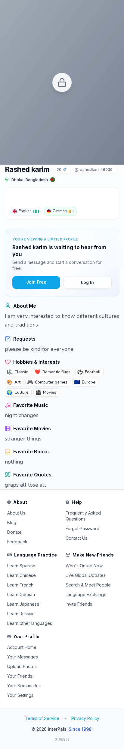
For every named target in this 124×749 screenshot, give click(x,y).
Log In (87, 282)
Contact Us (76, 538)
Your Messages (22, 656)
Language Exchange (86, 594)
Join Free (36, 282)
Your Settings (20, 695)
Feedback (17, 541)
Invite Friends (79, 604)
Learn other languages (29, 623)
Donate (14, 532)
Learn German (21, 594)
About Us (16, 512)
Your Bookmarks (23, 685)
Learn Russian (21, 613)
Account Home (21, 647)
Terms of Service (42, 718)
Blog (11, 522)
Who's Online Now (84, 565)
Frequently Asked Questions (83, 515)
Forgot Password (82, 528)
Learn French (20, 584)
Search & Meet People (88, 584)
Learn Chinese (21, 575)
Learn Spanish (21, 565)
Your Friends (19, 676)
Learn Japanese (23, 604)
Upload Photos (22, 666)
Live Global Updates (86, 575)
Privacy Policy (85, 718)
